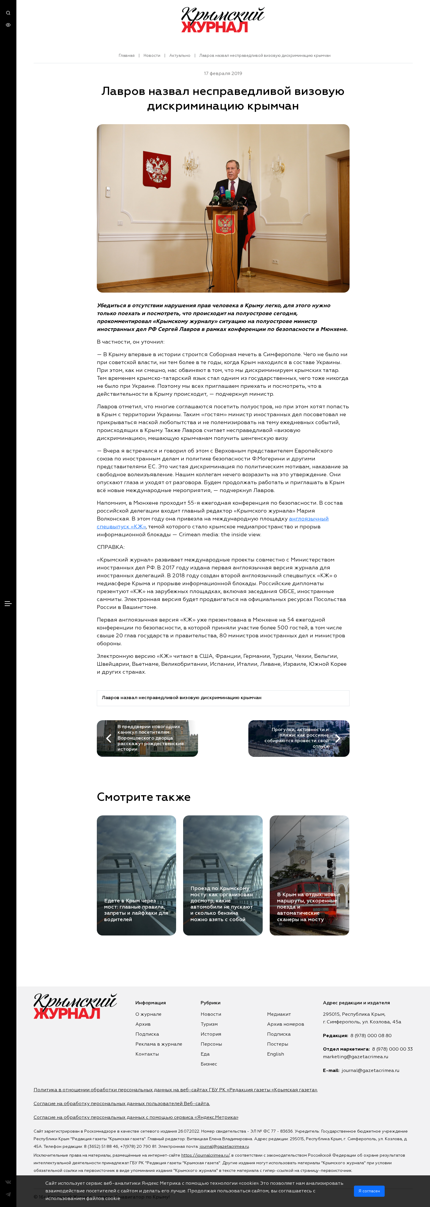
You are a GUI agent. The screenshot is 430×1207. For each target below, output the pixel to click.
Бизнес (209, 1064)
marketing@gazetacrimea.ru (355, 1057)
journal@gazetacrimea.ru (370, 1070)
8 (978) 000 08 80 (371, 1036)
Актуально (179, 56)
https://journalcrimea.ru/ (205, 1155)
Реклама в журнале (158, 1044)
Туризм (209, 1024)
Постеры (277, 1044)
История (211, 1034)
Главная (127, 56)
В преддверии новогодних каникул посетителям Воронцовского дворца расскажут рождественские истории (151, 738)
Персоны (211, 1044)
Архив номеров (285, 1024)
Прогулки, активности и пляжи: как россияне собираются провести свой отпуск (296, 738)
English (275, 1054)
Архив (143, 1024)
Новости (152, 56)
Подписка (147, 1034)
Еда (205, 1054)
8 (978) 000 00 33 (392, 1049)
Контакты (147, 1054)
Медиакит (279, 1014)
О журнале (148, 1014)
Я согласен (369, 1191)
